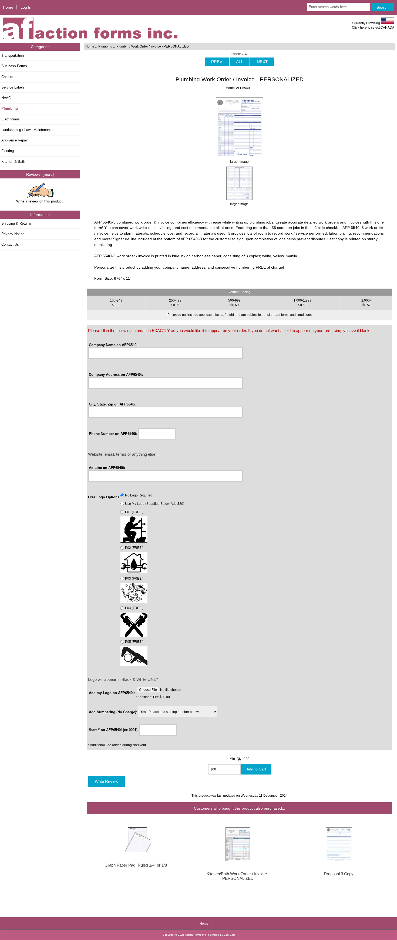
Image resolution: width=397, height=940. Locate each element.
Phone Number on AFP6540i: (113, 434)
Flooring (7, 151)
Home (8, 7)
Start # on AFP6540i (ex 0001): (114, 730)
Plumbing (105, 46)
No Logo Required (138, 495)
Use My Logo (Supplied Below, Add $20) (154, 503)
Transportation (12, 55)
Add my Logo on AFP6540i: (112, 693)
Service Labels (13, 87)
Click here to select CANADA (373, 27)
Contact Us (10, 244)
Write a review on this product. (40, 201)
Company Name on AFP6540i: (114, 345)
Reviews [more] (40, 174)
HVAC (6, 98)
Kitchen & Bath (13, 162)
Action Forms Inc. (196, 934)
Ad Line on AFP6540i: (107, 467)
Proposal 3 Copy (339, 874)
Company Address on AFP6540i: (116, 374)
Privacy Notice (12, 234)
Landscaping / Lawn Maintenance (27, 130)
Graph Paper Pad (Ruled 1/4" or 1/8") (137, 865)
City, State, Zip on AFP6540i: (112, 404)
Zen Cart (229, 934)
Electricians (10, 119)
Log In (26, 7)
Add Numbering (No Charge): (113, 712)
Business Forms (14, 66)
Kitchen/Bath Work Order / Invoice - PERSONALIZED (238, 876)
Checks (7, 77)
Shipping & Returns (16, 223)
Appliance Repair (14, 140)
